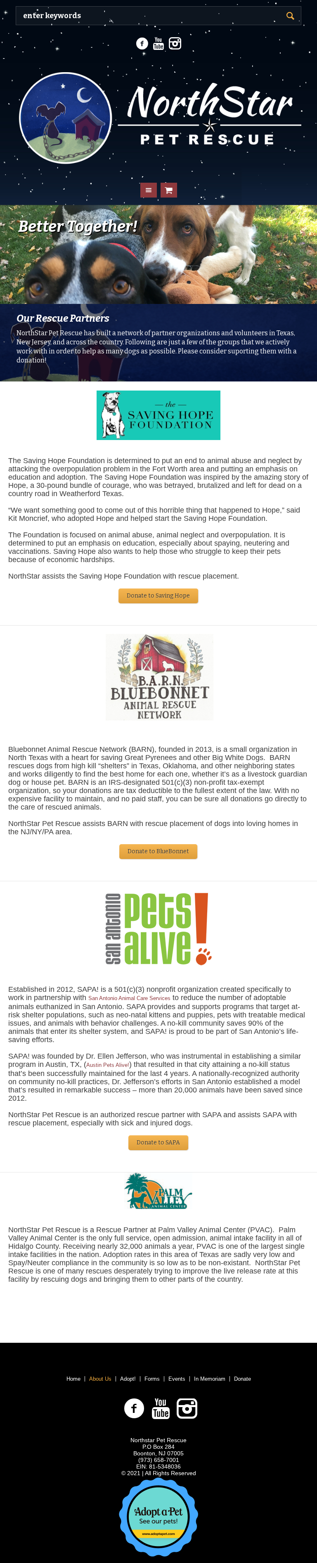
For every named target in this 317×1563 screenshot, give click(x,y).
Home (73, 1379)
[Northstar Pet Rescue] (158, 114)
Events (176, 1379)
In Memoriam (209, 1379)
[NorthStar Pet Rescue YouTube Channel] (158, 44)
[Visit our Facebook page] (142, 44)
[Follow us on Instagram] (175, 44)
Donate (242, 1379)
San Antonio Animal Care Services (129, 998)
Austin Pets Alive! (107, 1065)
